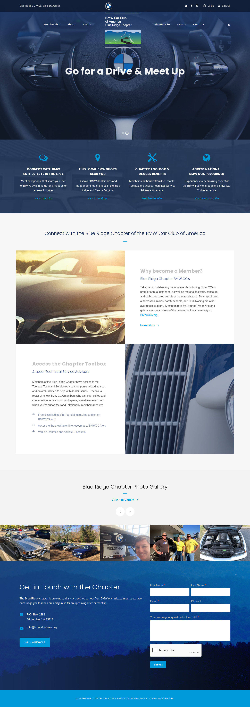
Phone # (196, 601)
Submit (158, 664)
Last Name (198, 585)
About (71, 24)
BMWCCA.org (148, 315)
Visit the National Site (206, 198)
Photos (181, 24)
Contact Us (106, 108)
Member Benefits (152, 198)
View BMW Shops (98, 198)
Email (154, 601)
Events (87, 24)
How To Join (147, 108)
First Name (157, 585)
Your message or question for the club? (174, 617)
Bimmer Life (162, 24)
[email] (186, 5)
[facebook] (191, 5)
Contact (198, 24)
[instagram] (197, 5)
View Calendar (43, 198)
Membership (52, 24)
